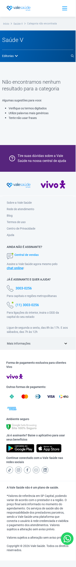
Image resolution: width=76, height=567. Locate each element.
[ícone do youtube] (36, 470)
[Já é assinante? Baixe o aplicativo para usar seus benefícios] (20, 448)
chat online (15, 268)
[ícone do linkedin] (45, 470)
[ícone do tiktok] (9, 470)
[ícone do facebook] (27, 470)
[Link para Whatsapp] (67, 538)
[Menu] (64, 8)
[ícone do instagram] (18, 470)
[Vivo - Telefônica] (53, 185)
